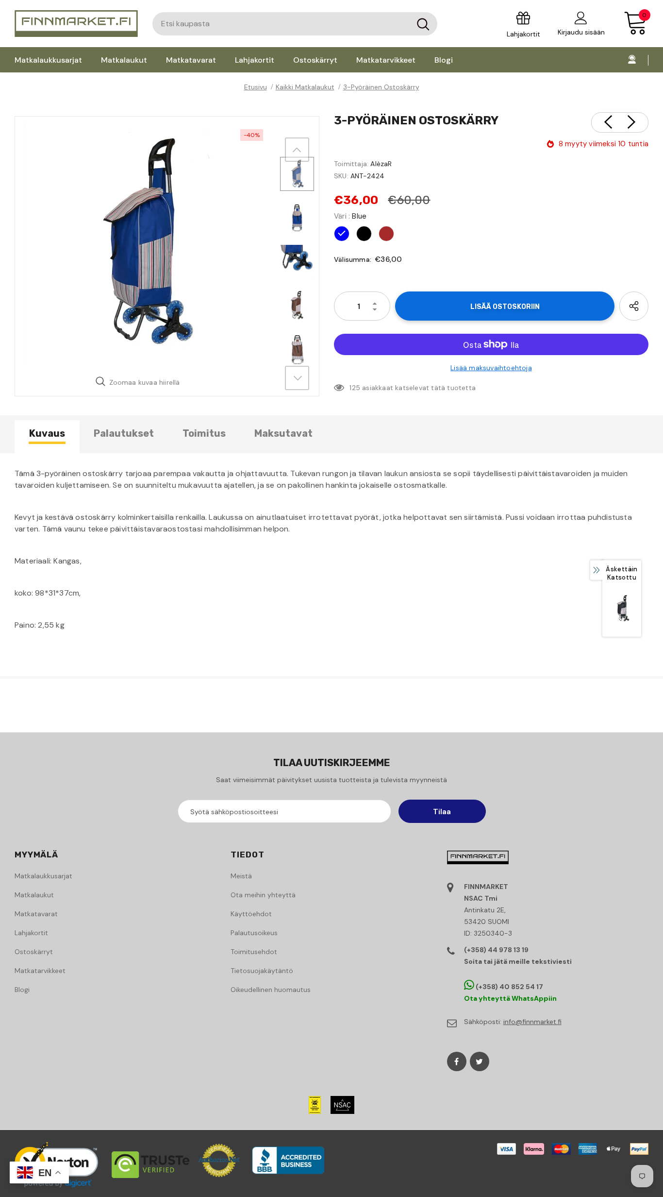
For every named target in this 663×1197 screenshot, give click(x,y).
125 (354, 387)
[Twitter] (479, 1061)
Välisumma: (352, 259)
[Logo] (76, 23)
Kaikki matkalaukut (305, 87)
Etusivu (255, 87)
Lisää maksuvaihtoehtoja (491, 367)
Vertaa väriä (243, 354)
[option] (145, 242)
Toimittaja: (351, 163)
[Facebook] (456, 1061)
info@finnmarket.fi (532, 1021)
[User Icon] (581, 17)
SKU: (341, 175)
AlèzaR (381, 163)
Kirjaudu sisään (581, 32)
